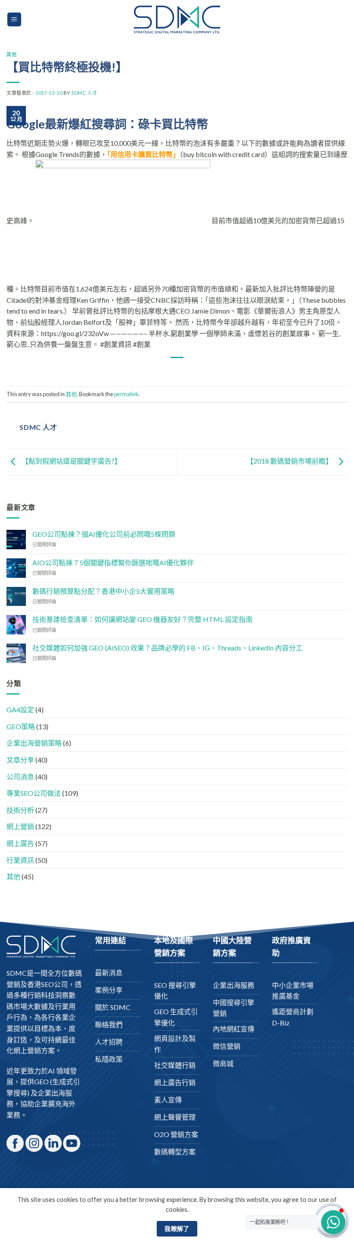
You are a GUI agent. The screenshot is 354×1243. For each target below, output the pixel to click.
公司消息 (20, 776)
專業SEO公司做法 (33, 793)
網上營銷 (20, 826)
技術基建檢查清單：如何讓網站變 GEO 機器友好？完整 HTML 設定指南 (142, 619)
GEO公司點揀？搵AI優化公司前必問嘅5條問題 (103, 534)
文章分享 (20, 760)
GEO (41, 1081)
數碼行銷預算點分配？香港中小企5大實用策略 (103, 591)
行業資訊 (20, 860)
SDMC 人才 (84, 93)
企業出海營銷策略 (34, 743)
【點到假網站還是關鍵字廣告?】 (70, 461)
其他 (11, 54)
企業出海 (51, 1093)
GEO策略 (20, 726)
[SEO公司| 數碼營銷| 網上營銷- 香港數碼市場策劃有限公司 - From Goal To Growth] (177, 19)
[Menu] (14, 20)
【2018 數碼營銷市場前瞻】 (290, 461)
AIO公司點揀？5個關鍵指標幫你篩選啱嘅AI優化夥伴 (113, 562)
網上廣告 (20, 843)
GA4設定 (20, 709)
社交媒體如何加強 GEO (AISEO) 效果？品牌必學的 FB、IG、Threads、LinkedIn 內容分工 (167, 648)
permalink (126, 394)
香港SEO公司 (47, 984)
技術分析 (20, 810)
